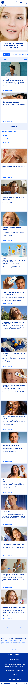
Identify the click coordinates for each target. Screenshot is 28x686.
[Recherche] (17, 2)
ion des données (10, 664)
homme (7, 138)
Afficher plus (14, 629)
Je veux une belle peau (9, 131)
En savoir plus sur (14, 670)
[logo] (2, 2)
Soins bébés (6, 142)
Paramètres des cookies (11, 666)
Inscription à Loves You (14, 679)
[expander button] (14, 648)
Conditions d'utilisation (14, 662)
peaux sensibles (11, 642)
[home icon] (1, 5)
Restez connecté (14, 655)
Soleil (5, 135)
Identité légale (21, 664)
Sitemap (21, 666)
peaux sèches (15, 640)
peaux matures (21, 642)
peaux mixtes (7, 640)
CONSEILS (14, 675)
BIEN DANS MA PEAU (8, 146)
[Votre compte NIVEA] (21, 2)
